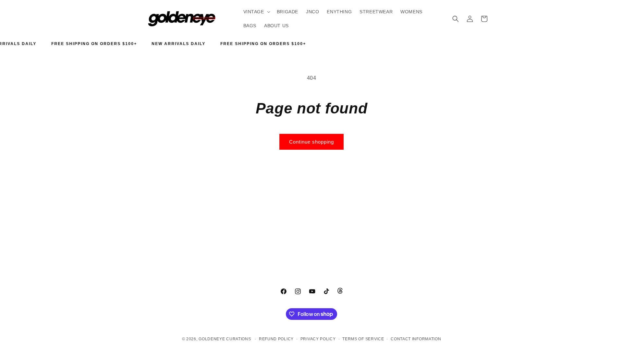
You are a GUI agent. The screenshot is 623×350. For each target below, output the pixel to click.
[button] (256, 11)
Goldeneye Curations (225, 339)
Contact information (416, 339)
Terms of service (363, 339)
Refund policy (276, 339)
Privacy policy (318, 339)
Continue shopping (311, 142)
